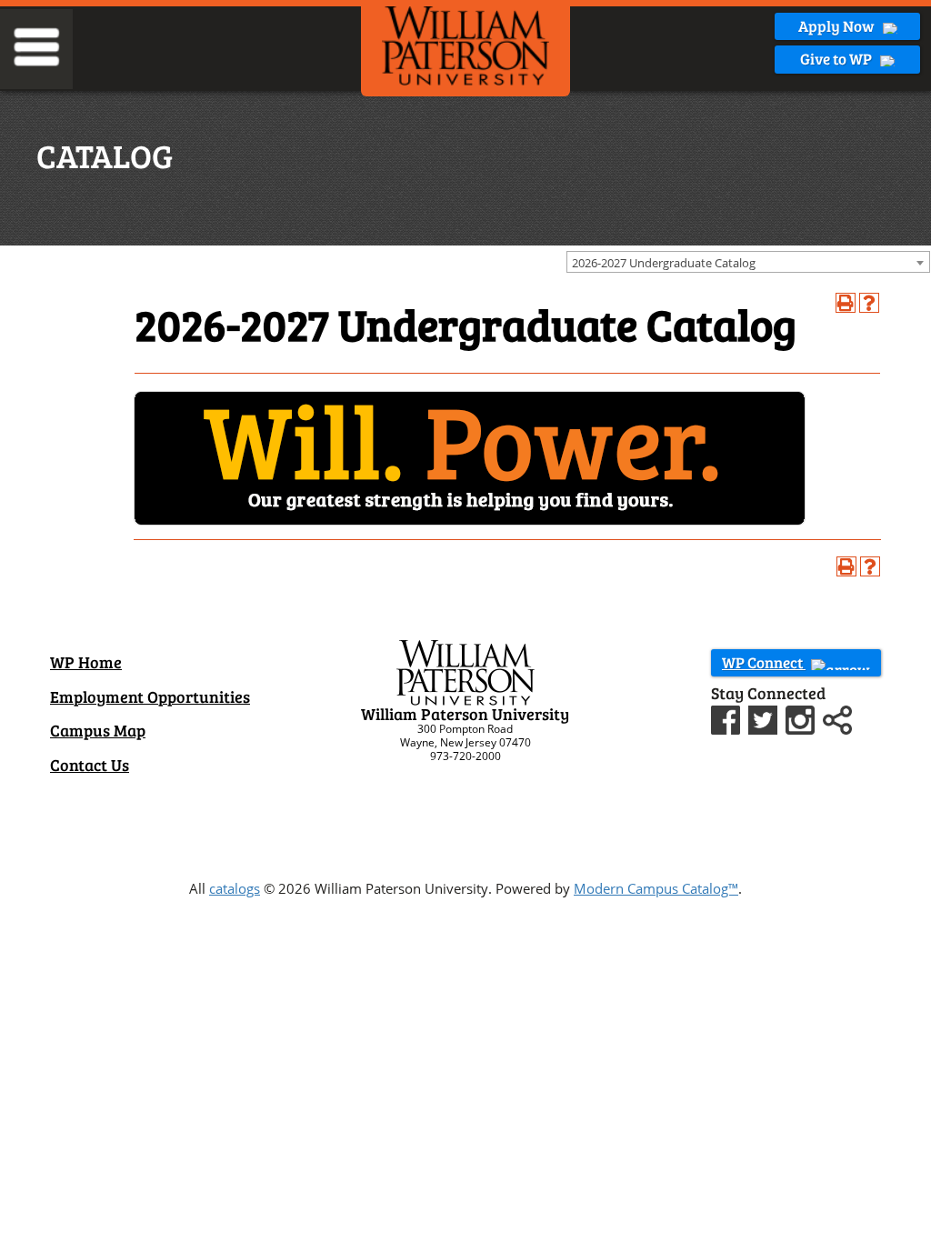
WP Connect (764, 662)
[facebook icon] (728, 717)
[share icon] (837, 717)
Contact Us (89, 765)
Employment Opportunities (150, 696)
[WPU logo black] (465, 44)
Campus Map (97, 730)
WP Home (86, 662)
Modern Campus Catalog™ (656, 888)
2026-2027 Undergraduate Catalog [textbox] (664, 263)
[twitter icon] (765, 717)
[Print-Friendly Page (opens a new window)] (846, 303)
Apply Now (837, 25)
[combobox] (748, 262)
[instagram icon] (802, 717)
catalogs (234, 888)
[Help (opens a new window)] (869, 303)
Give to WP (837, 58)
